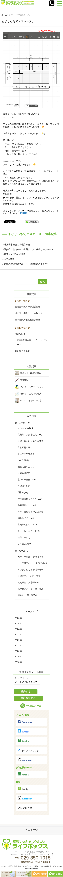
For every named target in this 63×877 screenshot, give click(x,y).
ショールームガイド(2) (29, 531)
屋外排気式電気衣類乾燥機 (27, 320)
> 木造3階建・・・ (11, 259)
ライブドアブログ (30, 750)
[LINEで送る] (32, 222)
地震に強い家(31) (26, 466)
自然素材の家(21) (26, 447)
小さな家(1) (23, 460)
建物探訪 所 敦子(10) (28, 582)
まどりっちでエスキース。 (18, 21)
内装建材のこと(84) (27, 505)
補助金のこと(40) (26, 518)
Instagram (26, 760)
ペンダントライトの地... (31, 400)
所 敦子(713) (21, 551)
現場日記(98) (24, 486)
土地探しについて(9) (27, 524)
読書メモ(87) (24, 537)
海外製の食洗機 (22, 351)
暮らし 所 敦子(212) (29, 595)
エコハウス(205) (25, 428)
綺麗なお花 (20, 333)
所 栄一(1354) (22, 422)
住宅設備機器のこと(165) (30, 499)
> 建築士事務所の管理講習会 (16, 244)
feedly (24, 789)
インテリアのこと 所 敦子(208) (33, 563)
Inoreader (26, 798)
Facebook (26, 722)
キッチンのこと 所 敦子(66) (31, 569)
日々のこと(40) (25, 544)
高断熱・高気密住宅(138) (30, 434)
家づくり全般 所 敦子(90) (31, 557)
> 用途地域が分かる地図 (14, 254)
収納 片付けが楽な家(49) (30, 441)
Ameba (25, 741)
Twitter (25, 732)
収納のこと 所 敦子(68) (29, 576)
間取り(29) (23, 492)
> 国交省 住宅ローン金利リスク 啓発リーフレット (27, 249)
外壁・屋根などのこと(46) (30, 511)
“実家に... (24, 380)
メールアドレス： (22, 678)
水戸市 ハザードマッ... (31, 387)
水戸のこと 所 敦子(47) (30, 589)
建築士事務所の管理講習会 (27, 306)
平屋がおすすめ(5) (26, 454)
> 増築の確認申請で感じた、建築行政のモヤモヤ (25, 264)
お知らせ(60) (24, 473)
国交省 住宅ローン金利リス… (30, 313)
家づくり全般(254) (27, 479)
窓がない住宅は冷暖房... (31, 393)
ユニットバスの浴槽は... (31, 373)
